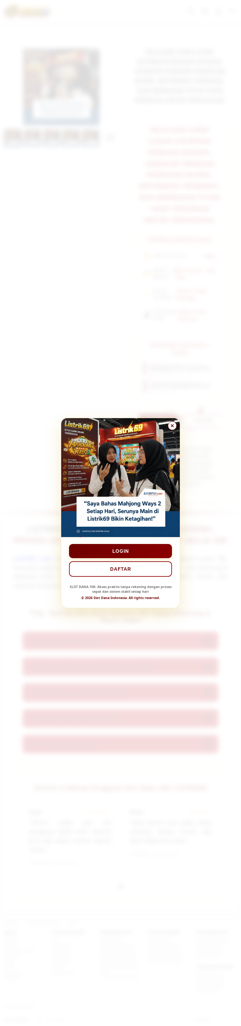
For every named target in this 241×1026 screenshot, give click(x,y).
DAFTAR (120, 569)
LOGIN (120, 551)
